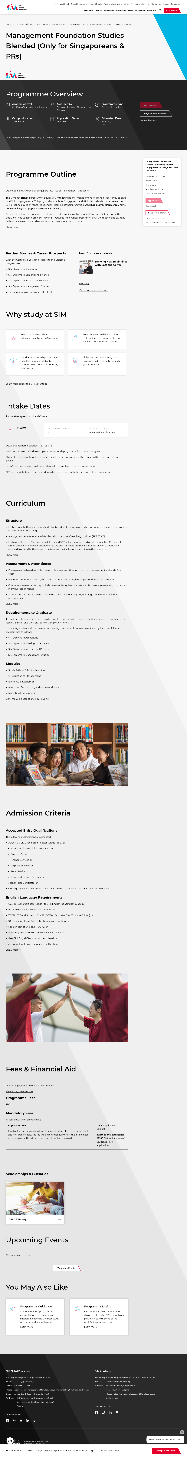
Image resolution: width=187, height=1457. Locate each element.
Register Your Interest (155, 113)
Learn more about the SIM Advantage (26, 384)
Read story (84, 283)
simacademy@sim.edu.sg (118, 1381)
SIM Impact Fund (61, 4)
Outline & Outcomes (155, 176)
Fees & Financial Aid (155, 193)
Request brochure (148, 120)
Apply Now (170, 10)
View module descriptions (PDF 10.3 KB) (27, 699)
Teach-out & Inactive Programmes (51, 24)
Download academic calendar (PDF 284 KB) (29, 445)
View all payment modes (19, 1091)
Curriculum (151, 185)
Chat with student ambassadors (162, 223)
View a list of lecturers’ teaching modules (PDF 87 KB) (76, 536)
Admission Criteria (154, 189)
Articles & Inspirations (113, 4)
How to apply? (152, 206)
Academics (164, 4)
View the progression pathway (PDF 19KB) (29, 292)
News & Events (96, 4)
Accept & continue (165, 1450)
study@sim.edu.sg (25, 1381)
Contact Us (175, 4)
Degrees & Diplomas (24, 24)
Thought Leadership (79, 4)
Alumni (154, 4)
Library (127, 4)
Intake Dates (152, 180)
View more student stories (93, 290)
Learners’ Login (140, 4)
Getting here (23, 1406)
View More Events (66, 1268)
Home (8, 24)
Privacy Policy (111, 1450)
